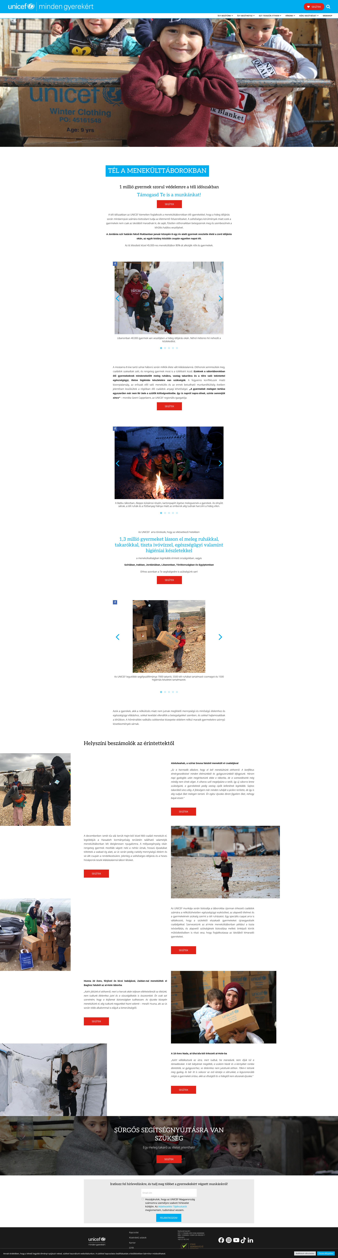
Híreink (289, 16)
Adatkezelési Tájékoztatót (172, 1206)
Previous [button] (117, 298)
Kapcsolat (134, 1232)
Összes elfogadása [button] (326, 1253)
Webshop (327, 16)
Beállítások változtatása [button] (305, 1253)
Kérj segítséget (307, 16)
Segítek (316, 6)
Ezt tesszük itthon (269, 16)
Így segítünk (224, 16)
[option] (169, 303)
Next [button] (220, 298)
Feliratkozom (168, 1217)
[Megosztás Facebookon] (115, 264)
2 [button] (165, 348)
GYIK (131, 1247)
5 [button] (177, 348)
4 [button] (173, 348)
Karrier (132, 1242)
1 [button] (161, 348)
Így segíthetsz (245, 16)
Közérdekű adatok (137, 1237)
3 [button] (169, 348)
